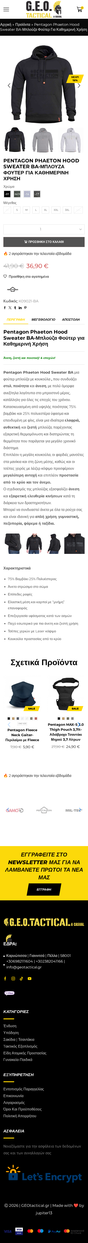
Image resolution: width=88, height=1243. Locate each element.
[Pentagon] (14, 810)
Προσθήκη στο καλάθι (46, 242)
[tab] (15, 319)
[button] (9, 85)
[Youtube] (29, 978)
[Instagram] (13, 978)
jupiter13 (44, 1213)
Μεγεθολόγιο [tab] (43, 320)
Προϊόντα (22, 24)
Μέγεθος (9, 203)
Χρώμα (8, 187)
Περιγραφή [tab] (16, 320)
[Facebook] (5, 978)
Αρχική (5, 24)
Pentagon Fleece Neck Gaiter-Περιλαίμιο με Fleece (22, 735)
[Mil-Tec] (44, 810)
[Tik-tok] (21, 978)
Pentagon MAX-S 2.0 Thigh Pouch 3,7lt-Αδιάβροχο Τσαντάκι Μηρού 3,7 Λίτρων (66, 732)
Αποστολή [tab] (71, 320)
